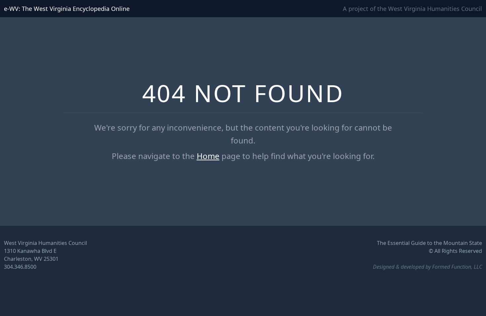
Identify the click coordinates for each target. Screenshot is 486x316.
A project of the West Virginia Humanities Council (412, 9)
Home (208, 155)
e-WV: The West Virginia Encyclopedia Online (67, 9)
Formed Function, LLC (457, 266)
